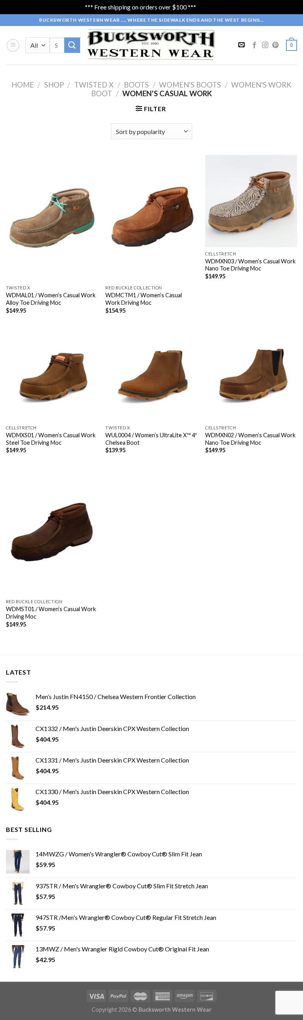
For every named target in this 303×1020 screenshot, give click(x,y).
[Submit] (72, 45)
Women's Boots (190, 84)
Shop (54, 84)
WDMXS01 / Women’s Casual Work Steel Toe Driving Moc (50, 439)
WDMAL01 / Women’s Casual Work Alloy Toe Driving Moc (50, 299)
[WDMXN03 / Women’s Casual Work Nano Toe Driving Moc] (251, 201)
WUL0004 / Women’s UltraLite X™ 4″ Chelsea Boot (151, 439)
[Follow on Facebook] (254, 45)
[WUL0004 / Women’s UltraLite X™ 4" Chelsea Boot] (151, 375)
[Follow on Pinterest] (275, 45)
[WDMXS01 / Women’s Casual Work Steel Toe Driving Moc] (52, 375)
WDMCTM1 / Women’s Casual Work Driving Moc (143, 299)
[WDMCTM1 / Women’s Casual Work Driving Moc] (151, 218)
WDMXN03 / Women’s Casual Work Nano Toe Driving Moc (250, 265)
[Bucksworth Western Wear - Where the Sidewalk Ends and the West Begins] (151, 45)
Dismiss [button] (208, 7)
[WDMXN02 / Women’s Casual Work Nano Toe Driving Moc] (251, 375)
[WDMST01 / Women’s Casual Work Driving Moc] (52, 532)
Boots (136, 84)
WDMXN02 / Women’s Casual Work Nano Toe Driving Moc (250, 439)
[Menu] (13, 45)
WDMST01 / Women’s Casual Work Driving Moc (51, 613)
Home (22, 84)
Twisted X (94, 84)
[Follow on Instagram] (265, 45)
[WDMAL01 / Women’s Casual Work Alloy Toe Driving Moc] (52, 218)
